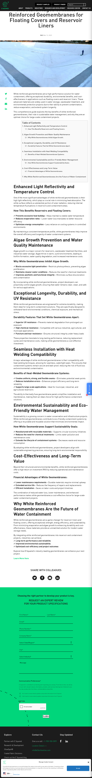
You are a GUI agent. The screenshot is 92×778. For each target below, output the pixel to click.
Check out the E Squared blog (15, 757)
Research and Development (55, 8)
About (21, 8)
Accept (78, 768)
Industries (39, 8)
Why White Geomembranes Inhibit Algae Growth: (45, 137)
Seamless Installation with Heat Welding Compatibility (46, 151)
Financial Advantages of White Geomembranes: (45, 171)
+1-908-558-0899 (50, 741)
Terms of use (16, 774)
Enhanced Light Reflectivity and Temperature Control (45, 126)
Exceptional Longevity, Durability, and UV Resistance (45, 143)
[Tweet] (6, 94)
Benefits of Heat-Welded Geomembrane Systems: (46, 154)
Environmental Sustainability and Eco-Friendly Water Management (51, 160)
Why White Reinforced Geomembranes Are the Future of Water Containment (55, 177)
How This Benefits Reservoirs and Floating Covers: (46, 129)
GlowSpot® (8, 749)
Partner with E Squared (13, 741)
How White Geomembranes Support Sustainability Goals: (48, 163)
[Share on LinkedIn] (6, 109)
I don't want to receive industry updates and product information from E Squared (42, 696)
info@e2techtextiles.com (41, 750)
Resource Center (73, 8)
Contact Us (86, 8)
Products (29, 8)
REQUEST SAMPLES (43, 4)
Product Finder (59, 4)
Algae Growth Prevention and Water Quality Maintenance (47, 134)
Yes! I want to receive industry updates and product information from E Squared (41, 693)
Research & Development (14, 745)
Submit (46, 716)
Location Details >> (39, 745)
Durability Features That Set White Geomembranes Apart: (49, 146)
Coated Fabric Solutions (13, 753)
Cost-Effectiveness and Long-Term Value (40, 168)
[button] (88, 762)
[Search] (85, 4)
